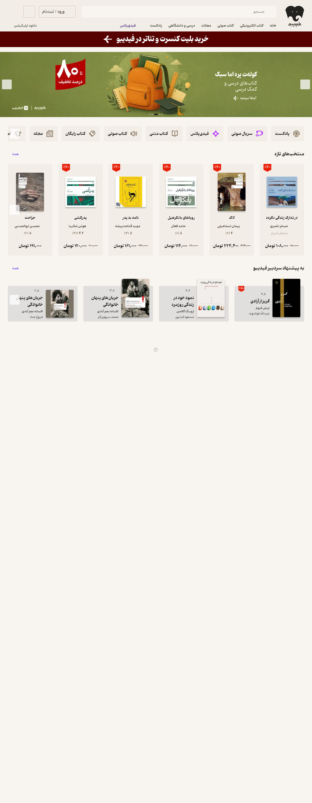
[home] (294, 16)
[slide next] (7, 84)
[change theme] (14, 12)
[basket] (29, 12)
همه (15, 154)
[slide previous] (305, 84)
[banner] (156, 39)
